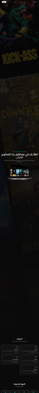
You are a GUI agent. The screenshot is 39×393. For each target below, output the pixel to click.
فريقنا (15, 1)
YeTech (34, 1)
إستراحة (21, 1)
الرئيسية (24, 1)
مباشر (18, 1)
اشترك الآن (4, 1)
